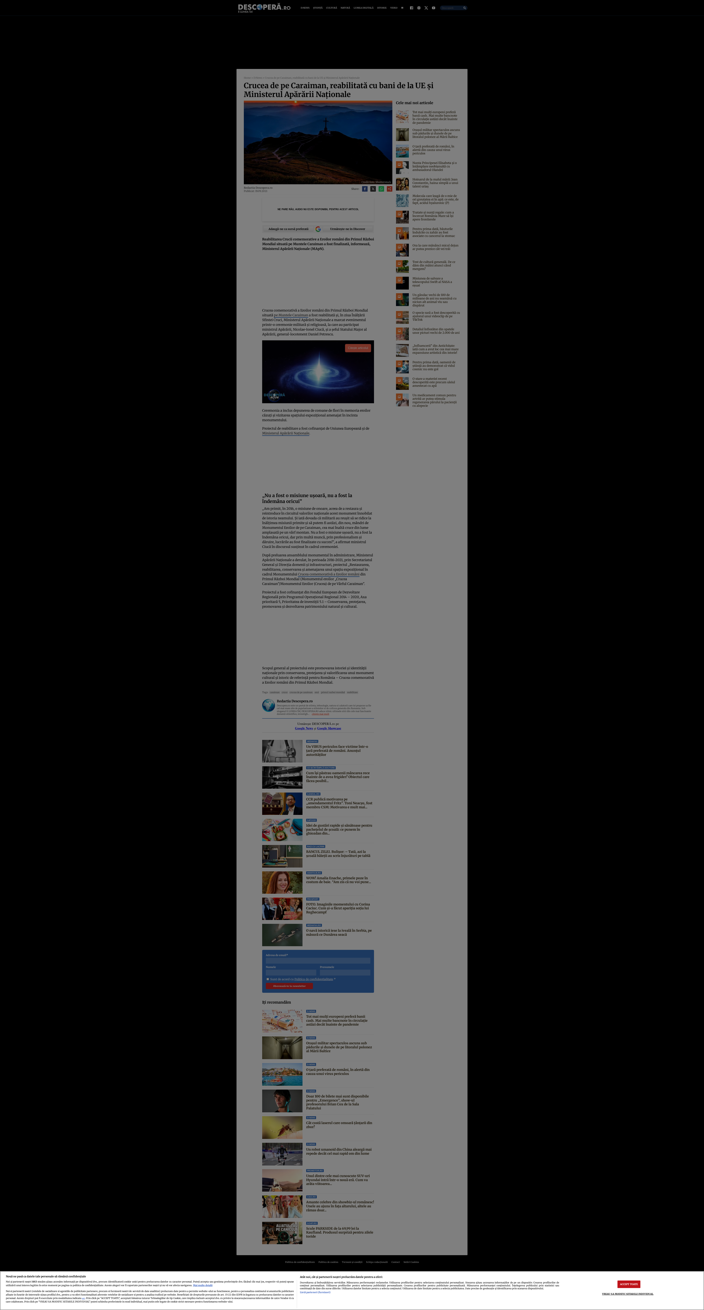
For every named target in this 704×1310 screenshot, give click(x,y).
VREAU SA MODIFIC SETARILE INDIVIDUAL (628, 1293)
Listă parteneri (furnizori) (315, 1292)
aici (83, 1298)
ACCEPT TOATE (629, 1284)
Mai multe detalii (202, 1285)
